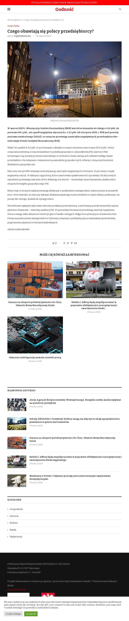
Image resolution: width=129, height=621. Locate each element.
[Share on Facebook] (64, 243)
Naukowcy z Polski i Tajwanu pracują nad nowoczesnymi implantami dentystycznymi (70, 477)
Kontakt (36, 572)
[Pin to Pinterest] (72, 243)
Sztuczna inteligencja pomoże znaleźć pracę (35, 357)
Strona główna (14, 20)
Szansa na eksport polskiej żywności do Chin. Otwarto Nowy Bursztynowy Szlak (72, 439)
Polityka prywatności (18, 572)
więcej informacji (16, 589)
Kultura (14, 523)
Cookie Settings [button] (13, 614)
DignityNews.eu (22, 36)
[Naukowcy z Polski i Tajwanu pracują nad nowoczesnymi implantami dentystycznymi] (16, 480)
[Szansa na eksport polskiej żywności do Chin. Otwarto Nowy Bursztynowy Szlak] (35, 279)
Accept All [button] (31, 614)
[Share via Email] (75, 243)
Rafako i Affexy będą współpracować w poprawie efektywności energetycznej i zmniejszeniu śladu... (93, 305)
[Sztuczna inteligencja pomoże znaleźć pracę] (35, 334)
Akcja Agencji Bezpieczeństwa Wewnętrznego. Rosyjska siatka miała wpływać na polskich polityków (75, 401)
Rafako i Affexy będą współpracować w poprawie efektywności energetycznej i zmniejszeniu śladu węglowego (75, 458)
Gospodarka (13, 26)
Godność (64, 9)
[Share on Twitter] (68, 243)
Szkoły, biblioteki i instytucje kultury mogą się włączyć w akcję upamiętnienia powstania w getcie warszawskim (74, 420)
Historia (14, 516)
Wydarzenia (16, 536)
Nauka (13, 529)
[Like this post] (58, 243)
